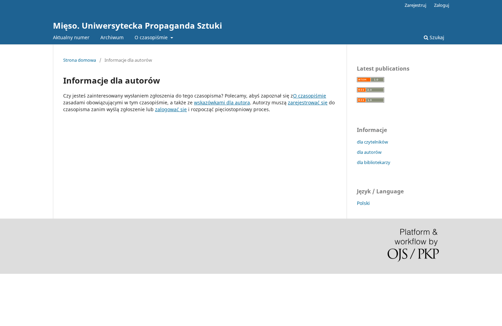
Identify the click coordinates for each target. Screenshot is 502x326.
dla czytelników (372, 142)
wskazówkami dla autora (222, 102)
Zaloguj (441, 5)
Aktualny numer (71, 37)
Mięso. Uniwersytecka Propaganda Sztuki (137, 25)
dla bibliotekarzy (373, 162)
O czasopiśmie (152, 37)
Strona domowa (79, 60)
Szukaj (436, 37)
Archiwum (112, 37)
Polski (363, 203)
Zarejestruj (415, 5)
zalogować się (171, 109)
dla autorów (369, 152)
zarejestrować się (307, 102)
